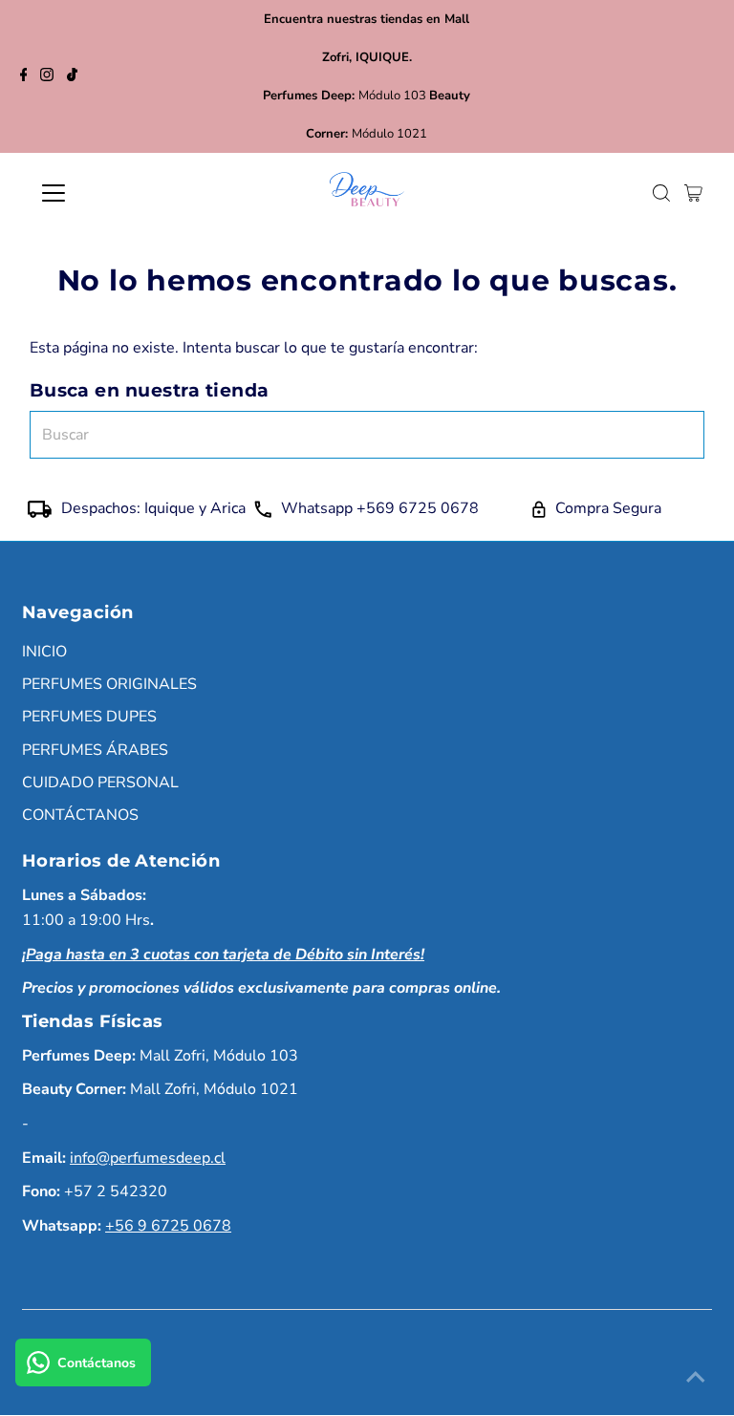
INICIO (44, 651)
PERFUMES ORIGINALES (109, 684)
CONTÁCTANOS (80, 815)
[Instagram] (46, 76)
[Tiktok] (72, 76)
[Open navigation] (109, 193)
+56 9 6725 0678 (168, 1225)
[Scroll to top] (696, 1378)
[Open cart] (693, 193)
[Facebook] (23, 76)
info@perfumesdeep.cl (148, 1158)
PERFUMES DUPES (89, 716)
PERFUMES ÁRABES (95, 750)
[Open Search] (661, 193)
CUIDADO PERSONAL (100, 782)
